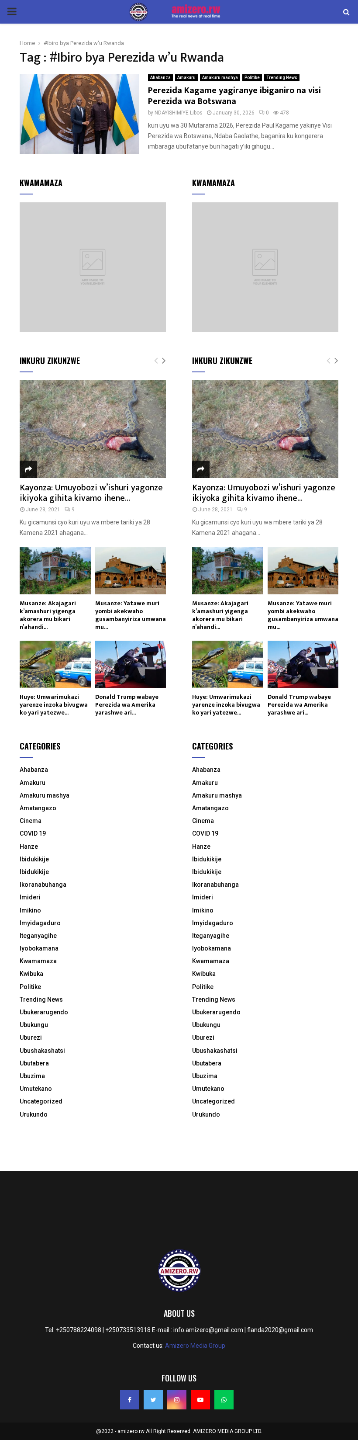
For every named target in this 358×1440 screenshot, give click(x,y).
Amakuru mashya (220, 77)
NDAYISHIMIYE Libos (179, 113)
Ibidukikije (34, 859)
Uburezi (31, 1037)
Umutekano (36, 1088)
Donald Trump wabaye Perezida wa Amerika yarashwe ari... (126, 705)
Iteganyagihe (38, 935)
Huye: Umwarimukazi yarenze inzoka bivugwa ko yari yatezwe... (54, 705)
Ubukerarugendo (44, 1012)
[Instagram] (176, 1399)
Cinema (30, 820)
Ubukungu (34, 1024)
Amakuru (186, 77)
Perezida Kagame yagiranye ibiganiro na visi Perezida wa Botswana (234, 96)
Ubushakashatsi (42, 1050)
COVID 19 (33, 833)
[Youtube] (200, 1399)
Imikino (30, 910)
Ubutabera (34, 1063)
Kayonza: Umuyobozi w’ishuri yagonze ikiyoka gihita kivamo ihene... (91, 493)
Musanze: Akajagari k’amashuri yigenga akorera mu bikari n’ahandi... (48, 615)
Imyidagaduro (40, 923)
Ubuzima (32, 1075)
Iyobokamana (39, 948)
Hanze (29, 846)
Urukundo (34, 1114)
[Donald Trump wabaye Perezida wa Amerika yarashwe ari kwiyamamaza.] (130, 664)
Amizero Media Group (195, 1345)
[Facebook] (129, 1399)
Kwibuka (31, 973)
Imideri (30, 897)
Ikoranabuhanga (43, 884)
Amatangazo (38, 808)
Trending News (281, 77)
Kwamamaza (38, 961)
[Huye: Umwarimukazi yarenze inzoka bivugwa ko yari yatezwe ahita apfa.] (55, 664)
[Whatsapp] (224, 1399)
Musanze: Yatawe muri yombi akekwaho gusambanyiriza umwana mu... (130, 615)
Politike (252, 77)
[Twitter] (153, 1399)
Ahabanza (160, 77)
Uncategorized (41, 1101)
